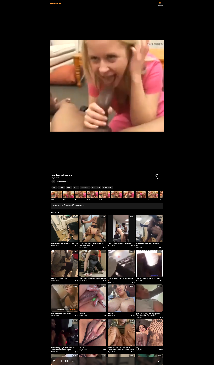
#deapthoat (107, 187)
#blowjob (84, 187)
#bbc (76, 187)
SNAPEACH (55, 3)
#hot (54, 187)
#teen (62, 187)
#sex (69, 187)
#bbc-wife (96, 187)
